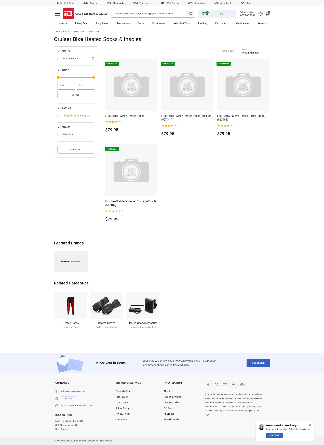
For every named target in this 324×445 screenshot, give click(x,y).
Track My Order (123, 391)
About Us (168, 391)
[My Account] (260, 14)
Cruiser (66, 32)
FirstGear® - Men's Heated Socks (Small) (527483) (241, 117)
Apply (75, 95)
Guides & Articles (172, 397)
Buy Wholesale (171, 419)
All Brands (169, 413)
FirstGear (68, 134)
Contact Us (121, 419)
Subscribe (258, 363)
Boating (93, 3)
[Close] (310, 425)
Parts (141, 23)
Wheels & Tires (182, 23)
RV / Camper (173, 3)
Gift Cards (169, 408)
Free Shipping (70, 58)
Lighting (202, 23)
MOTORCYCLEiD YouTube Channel (225, 384)
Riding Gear (81, 23)
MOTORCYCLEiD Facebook (208, 384)
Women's (262, 23)
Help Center (121, 397)
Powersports (145, 3)
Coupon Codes (171, 402)
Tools (249, 3)
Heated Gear (93, 32)
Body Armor (102, 23)
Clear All (76, 149)
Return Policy (122, 408)
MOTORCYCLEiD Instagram (242, 384)
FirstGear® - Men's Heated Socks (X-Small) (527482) (130, 203)
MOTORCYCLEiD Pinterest (233, 384)
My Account (121, 402)
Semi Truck (225, 3)
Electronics (221, 23)
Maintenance (243, 23)
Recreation (200, 3)
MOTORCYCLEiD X (216, 384)
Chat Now (274, 435)
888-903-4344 (247, 15)
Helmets (62, 23)
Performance (159, 23)
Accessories (123, 23)
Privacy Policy (122, 413)
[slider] (58, 77)
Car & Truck (69, 3)
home (57, 32)
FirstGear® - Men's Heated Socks (124, 115)
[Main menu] (57, 14)
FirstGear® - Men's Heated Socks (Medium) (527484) (186, 117)
